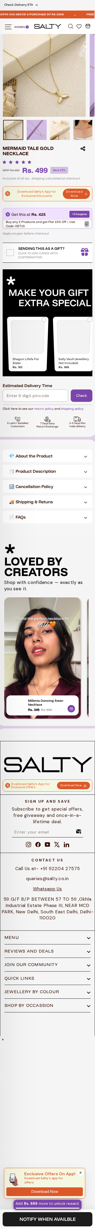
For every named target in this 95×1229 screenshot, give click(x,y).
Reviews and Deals (29, 951)
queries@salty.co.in (47, 878)
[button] (18, 162)
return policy (44, 409)
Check (81, 395)
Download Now (74, 193)
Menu (11, 937)
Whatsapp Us (47, 889)
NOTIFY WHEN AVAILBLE (48, 1219)
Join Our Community (31, 964)
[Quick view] (71, 707)
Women (20, 27)
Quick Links (19, 978)
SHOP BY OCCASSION (29, 1005)
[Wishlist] (79, 26)
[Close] (80, 1172)
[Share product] (83, 149)
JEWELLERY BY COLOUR (31, 991)
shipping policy (72, 409)
